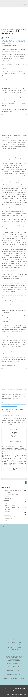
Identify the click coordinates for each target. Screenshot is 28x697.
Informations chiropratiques (11, 507)
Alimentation (7, 492)
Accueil (3, 29)
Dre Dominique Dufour (14, 642)
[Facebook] (12, 469)
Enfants (6, 500)
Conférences (7, 498)
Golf (5, 503)
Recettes (6, 515)
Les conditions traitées (14, 647)
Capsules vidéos (8, 496)
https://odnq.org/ (14, 361)
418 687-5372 (17, 670)
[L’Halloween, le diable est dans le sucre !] (14, 43)
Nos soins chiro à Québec (15, 644)
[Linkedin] (14, 469)
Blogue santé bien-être (14, 29)
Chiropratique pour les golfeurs (14, 651)
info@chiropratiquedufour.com (16, 678)
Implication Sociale (9, 505)
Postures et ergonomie (10, 513)
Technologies (8, 518)
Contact (14, 654)
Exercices (7, 502)
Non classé (7, 509)
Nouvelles (7, 511)
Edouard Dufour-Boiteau (12, 694)
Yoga (5, 520)
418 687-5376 (17, 674)
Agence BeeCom (14, 696)
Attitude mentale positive (11, 494)
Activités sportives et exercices (12, 490)
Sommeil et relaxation (10, 517)
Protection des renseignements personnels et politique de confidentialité (15, 658)
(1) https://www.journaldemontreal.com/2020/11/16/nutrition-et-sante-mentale (13, 404)
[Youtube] (16, 469)
